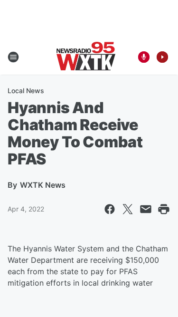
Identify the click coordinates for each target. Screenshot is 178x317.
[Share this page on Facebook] (109, 209)
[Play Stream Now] (162, 57)
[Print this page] (163, 209)
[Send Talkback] (144, 57)
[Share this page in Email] (145, 209)
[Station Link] (85, 57)
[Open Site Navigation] (13, 57)
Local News (26, 90)
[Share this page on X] (127, 209)
